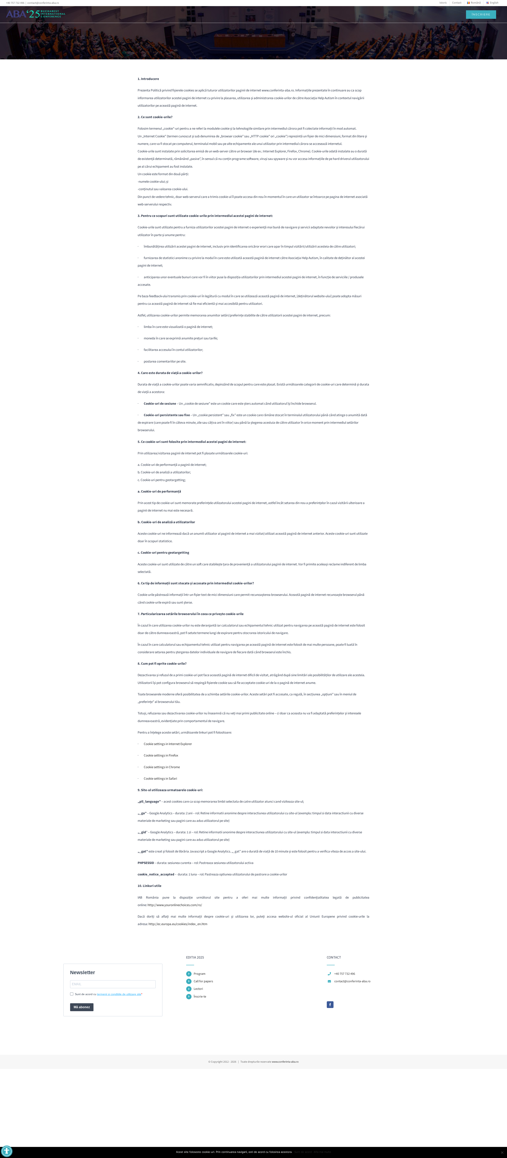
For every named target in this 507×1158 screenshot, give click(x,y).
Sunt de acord (303, 1151)
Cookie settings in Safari (160, 778)
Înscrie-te (200, 996)
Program (199, 974)
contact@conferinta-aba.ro (43, 3)
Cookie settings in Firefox (161, 755)
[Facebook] (330, 1004)
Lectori (198, 989)
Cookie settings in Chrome (162, 767)
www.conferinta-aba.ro (285, 1062)
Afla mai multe (322, 1151)
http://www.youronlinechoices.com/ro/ (175, 905)
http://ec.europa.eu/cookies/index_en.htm (178, 924)
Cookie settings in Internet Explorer (168, 744)
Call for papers (203, 981)
